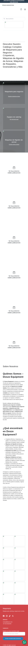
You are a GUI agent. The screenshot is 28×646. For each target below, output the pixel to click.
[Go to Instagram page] (7, 616)
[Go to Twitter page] (13, 616)
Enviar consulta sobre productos (13, 638)
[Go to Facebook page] (3, 616)
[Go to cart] (21, 9)
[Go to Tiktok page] (10, 616)
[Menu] (25, 9)
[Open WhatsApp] (24, 642)
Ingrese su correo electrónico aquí (11, 631)
